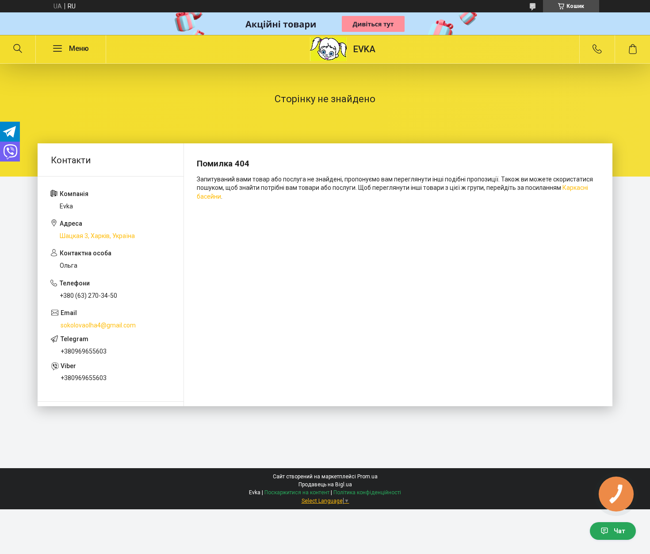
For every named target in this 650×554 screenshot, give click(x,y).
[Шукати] (17, 49)
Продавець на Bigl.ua (325, 484)
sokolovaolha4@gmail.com (98, 325)
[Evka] (328, 49)
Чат (619, 531)
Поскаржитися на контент (296, 492)
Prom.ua (367, 476)
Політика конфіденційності (367, 492)
